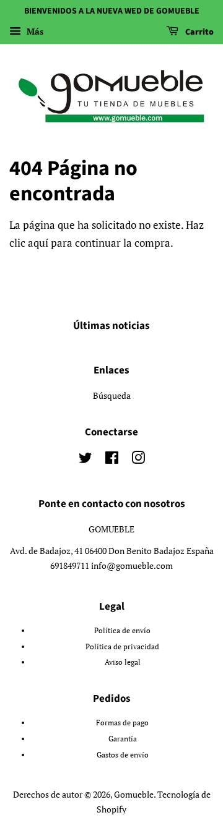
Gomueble (134, 794)
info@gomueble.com (132, 565)
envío (141, 630)
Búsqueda (112, 395)
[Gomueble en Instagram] (138, 460)
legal (133, 662)
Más (33, 31)
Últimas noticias (111, 325)
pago (141, 722)
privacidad (141, 646)
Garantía (122, 738)
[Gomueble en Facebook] (112, 460)
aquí (38, 243)
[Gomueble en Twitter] (85, 460)
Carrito (198, 32)
